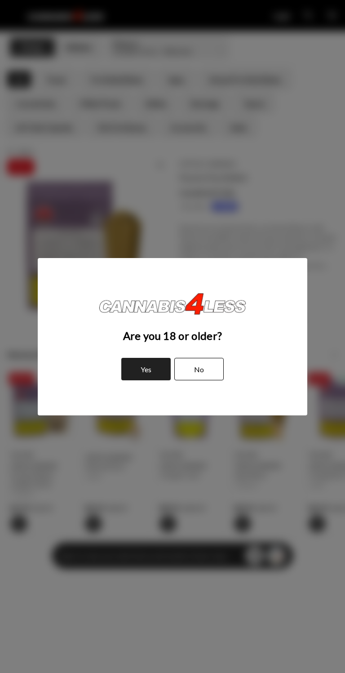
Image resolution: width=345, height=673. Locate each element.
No (199, 369)
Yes (146, 369)
